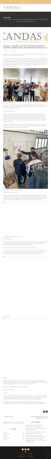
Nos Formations (6, 434)
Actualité (13, 50)
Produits (4, 436)
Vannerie (5, 439)
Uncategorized (6, 437)
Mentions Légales (21, 456)
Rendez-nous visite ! (8, 416)
